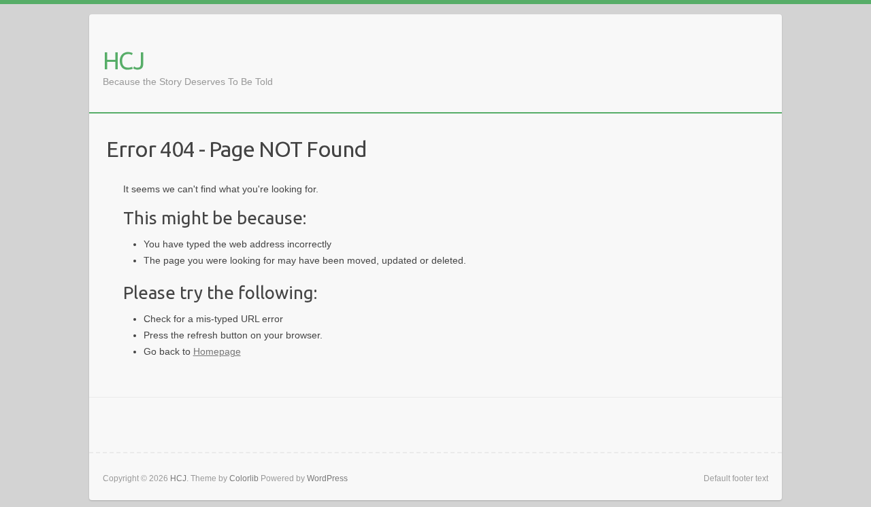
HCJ (123, 60)
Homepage (217, 351)
